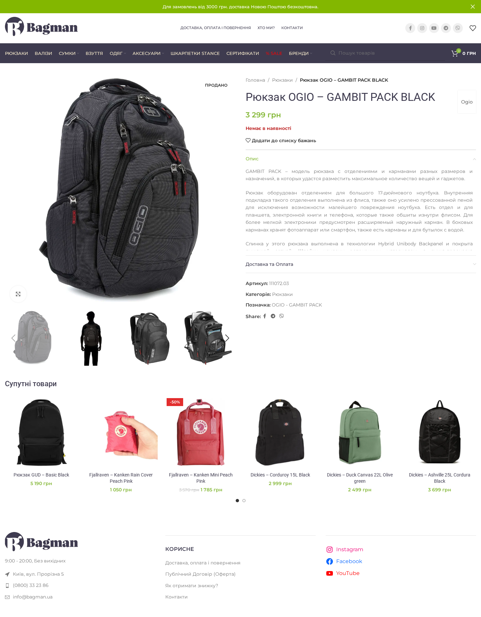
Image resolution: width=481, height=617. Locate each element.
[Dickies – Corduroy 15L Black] (280, 432)
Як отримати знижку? (191, 586)
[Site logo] (41, 28)
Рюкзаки (282, 80)
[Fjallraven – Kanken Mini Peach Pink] (200, 432)
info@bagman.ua (33, 597)
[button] (13, 338)
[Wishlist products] (472, 28)
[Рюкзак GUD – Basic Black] (41, 432)
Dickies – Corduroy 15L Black (280, 474)
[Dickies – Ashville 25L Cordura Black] (439, 432)
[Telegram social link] (446, 28)
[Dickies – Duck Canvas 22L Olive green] (359, 432)
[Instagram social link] (422, 28)
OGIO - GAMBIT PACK (297, 305)
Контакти (176, 597)
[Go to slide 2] (244, 500)
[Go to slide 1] (237, 500)
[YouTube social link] (434, 28)
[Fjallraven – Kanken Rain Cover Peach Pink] (121, 432)
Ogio (467, 102)
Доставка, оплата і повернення (202, 563)
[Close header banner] (472, 6)
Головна (255, 80)
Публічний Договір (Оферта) (200, 574)
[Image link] (41, 541)
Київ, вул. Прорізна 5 (38, 574)
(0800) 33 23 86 (31, 585)
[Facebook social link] (410, 28)
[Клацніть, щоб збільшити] (18, 294)
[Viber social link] (458, 28)
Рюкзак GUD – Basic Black (41, 474)
